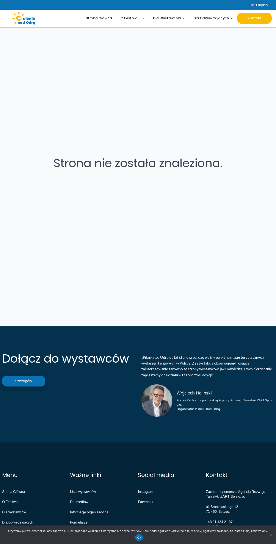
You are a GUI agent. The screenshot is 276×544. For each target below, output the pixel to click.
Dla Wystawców (167, 18)
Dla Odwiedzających (211, 18)
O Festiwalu (131, 18)
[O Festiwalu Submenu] (145, 18)
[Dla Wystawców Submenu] (185, 18)
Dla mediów (79, 502)
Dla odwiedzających (17, 522)
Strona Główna (99, 18)
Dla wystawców (14, 512)
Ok (139, 537)
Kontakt (255, 18)
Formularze (79, 522)
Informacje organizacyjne (89, 512)
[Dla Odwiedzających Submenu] (233, 18)
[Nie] (270, 535)
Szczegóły (23, 381)
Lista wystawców (83, 492)
